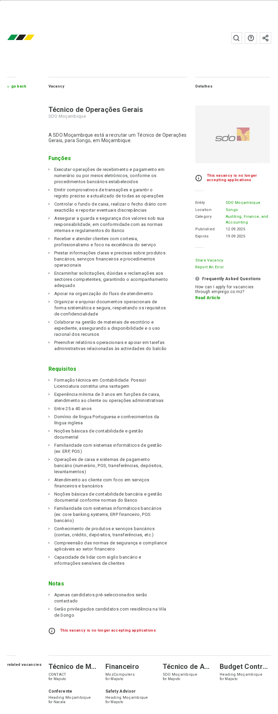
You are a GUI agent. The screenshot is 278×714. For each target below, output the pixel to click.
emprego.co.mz (31, 37)
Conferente (60, 691)
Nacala (60, 702)
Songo (232, 210)
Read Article (208, 297)
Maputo (60, 679)
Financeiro (122, 666)
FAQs (251, 38)
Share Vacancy (209, 260)
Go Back (18, 86)
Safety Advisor (120, 691)
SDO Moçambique (243, 202)
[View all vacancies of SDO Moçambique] (232, 134)
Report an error (209, 267)
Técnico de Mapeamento (87, 666)
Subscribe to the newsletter (265, 38)
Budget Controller (248, 666)
